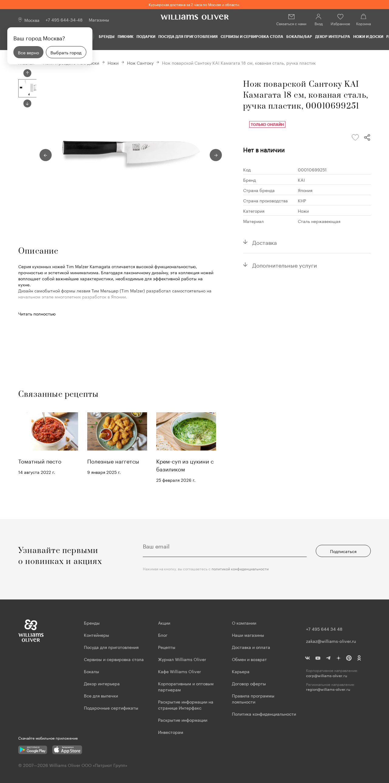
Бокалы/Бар (299, 36)
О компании (244, 622)
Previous (27, 73)
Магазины (99, 19)
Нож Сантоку (140, 62)
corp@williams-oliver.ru (326, 675)
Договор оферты (249, 683)
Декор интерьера (332, 36)
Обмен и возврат (249, 659)
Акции (164, 622)
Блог (162, 634)
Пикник (125, 36)
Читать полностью (37, 313)
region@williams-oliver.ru (328, 689)
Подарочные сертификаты (111, 707)
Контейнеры (96, 634)
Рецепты (166, 646)
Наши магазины (248, 634)
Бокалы (91, 671)
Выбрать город (65, 52)
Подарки (145, 36)
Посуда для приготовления (188, 36)
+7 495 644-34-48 (64, 19)
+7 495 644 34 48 (324, 628)
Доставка (264, 242)
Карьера (241, 671)
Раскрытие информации (182, 719)
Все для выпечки (101, 695)
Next (27, 103)
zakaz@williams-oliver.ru (331, 640)
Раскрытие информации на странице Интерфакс (185, 704)
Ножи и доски (368, 36)
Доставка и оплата (251, 646)
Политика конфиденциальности (264, 713)
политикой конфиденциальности (240, 568)
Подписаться (343, 551)
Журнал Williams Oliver (182, 659)
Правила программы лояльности (253, 698)
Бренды (107, 36)
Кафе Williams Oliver (179, 671)
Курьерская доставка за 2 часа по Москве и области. (194, 4)
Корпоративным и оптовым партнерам (186, 686)
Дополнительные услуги (284, 264)
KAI (301, 180)
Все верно (28, 52)
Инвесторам (171, 731)
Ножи (113, 62)
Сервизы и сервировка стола (252, 36)
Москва (32, 19)
